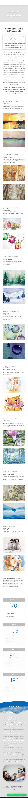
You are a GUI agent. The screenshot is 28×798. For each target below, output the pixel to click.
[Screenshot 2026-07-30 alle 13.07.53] (14, 411)
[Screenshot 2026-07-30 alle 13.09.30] (14, 445)
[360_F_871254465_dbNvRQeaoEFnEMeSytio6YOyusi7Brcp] (14, 285)
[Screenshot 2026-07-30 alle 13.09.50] (14, 463)
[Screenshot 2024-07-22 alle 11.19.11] (14, 128)
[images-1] (12, 230)
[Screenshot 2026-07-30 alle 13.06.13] (14, 340)
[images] (14, 570)
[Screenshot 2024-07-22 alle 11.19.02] (14, 146)
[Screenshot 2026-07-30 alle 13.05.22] (14, 199)
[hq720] (14, 248)
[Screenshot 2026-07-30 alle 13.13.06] (14, 500)
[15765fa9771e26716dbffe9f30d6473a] (14, 180)
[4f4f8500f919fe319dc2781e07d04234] (14, 552)
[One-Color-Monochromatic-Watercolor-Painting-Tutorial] (14, 518)
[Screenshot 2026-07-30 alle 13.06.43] (14, 358)
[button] (17, 795)
